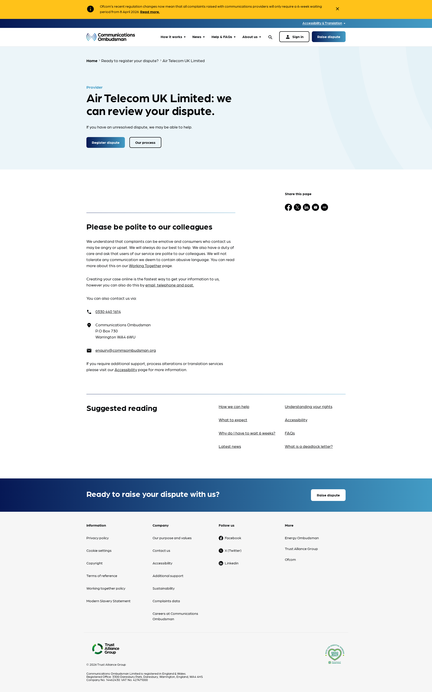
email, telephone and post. (169, 284)
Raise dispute (328, 36)
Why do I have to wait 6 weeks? (247, 432)
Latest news (230, 446)
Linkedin (231, 563)
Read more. (150, 11)
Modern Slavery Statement (108, 600)
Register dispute (105, 142)
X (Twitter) (233, 550)
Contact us (161, 550)
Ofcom (290, 559)
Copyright (94, 563)
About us (250, 36)
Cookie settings (99, 550)
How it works (171, 36)
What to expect (233, 419)
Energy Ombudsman (302, 537)
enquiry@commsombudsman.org (125, 350)
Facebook (233, 537)
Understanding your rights (308, 406)
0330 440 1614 (108, 311)
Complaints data (166, 600)
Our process (145, 142)
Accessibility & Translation (322, 23)
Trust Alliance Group (301, 548)
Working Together (145, 265)
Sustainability (164, 588)
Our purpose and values (172, 537)
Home (91, 60)
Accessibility (126, 369)
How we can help (234, 406)
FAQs (290, 432)
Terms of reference (101, 575)
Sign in (294, 37)
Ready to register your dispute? (130, 60)
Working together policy (105, 588)
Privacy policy (97, 537)
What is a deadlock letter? (309, 446)
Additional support (168, 575)
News (196, 36)
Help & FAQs (222, 36)
